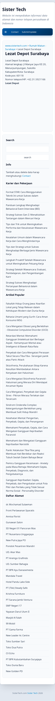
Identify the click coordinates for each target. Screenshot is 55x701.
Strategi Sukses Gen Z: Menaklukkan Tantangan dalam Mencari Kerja (25, 216)
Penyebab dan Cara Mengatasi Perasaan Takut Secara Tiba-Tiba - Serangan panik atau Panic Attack (27, 356)
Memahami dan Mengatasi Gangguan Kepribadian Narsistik (26, 442)
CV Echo (10, 653)
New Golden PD (14, 671)
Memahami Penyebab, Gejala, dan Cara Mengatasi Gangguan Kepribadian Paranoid (27, 431)
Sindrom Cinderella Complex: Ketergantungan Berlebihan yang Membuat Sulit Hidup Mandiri (23, 408)
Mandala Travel (14, 575)
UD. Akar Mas (13, 552)
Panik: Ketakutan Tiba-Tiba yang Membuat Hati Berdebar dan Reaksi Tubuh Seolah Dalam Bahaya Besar (25, 454)
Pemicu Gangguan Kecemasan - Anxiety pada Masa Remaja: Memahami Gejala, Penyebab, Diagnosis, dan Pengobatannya (27, 469)
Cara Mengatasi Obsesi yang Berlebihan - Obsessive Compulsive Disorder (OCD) (27, 328)
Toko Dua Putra (14, 647)
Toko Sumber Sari (15, 641)
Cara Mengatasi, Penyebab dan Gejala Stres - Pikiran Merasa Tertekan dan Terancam (26, 395)
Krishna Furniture (15, 593)
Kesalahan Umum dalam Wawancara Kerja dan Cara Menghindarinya (25, 239)
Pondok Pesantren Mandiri (20, 546)
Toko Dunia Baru (15, 665)
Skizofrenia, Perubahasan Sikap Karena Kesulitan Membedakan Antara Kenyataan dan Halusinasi (27, 369)
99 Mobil (10, 623)
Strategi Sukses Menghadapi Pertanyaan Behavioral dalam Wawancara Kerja (21, 286)
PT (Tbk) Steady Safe (17, 587)
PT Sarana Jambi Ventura (19, 599)
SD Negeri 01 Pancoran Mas (21, 528)
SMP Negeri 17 (14, 605)
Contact (26, 175)
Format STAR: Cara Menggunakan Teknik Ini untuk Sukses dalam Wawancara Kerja (24, 196)
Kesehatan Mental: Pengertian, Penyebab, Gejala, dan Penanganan (25, 420)
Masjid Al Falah (14, 617)
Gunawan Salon (14, 522)
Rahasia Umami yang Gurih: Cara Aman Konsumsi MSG (27, 318)
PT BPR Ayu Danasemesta (19, 570)
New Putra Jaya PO (16, 540)
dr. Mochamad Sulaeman (19, 504)
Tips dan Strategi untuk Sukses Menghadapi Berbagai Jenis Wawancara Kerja (27, 250)
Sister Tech (14, 9)
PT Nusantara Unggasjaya (20, 534)
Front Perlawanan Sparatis (20, 510)
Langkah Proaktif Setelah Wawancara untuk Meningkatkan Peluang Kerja (26, 261)
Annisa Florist (13, 516)
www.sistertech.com (16, 45)
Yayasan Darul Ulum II (17, 611)
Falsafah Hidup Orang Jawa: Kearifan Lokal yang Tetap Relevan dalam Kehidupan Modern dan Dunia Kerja (25, 307)
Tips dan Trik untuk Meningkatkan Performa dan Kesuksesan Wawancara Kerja (26, 228)
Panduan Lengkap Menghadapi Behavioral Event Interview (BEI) (23, 207)
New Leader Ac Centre (17, 635)
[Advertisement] (29, 107)
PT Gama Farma (14, 629)
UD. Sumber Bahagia (17, 564)
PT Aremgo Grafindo (17, 558)
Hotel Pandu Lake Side (18, 581)
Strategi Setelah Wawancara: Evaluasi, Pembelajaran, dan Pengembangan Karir (26, 273)
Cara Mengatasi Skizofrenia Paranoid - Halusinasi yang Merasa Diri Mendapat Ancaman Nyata (26, 382)
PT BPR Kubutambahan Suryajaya (23, 659)
